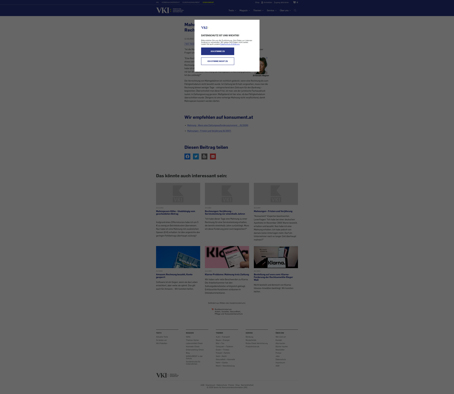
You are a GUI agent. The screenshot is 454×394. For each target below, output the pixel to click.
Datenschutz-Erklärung (230, 44)
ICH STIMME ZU (218, 51)
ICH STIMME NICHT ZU (217, 61)
